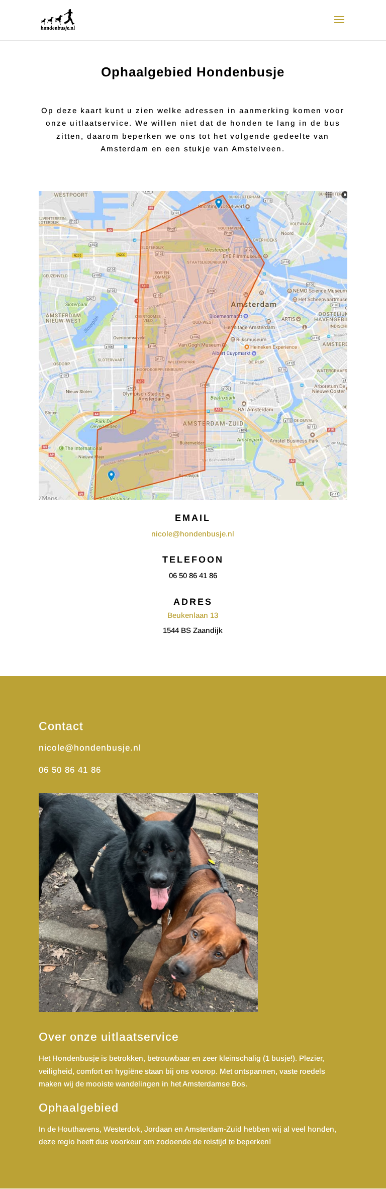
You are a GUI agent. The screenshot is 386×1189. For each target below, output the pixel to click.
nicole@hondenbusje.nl (192, 533)
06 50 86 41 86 (70, 770)
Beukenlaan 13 (192, 615)
